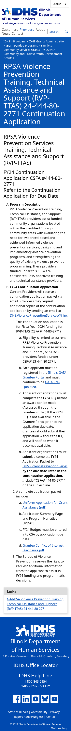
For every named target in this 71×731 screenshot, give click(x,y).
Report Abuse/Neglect (28, 717)
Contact (17, 33)
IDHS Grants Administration (47, 41)
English (57, 4)
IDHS (7, 41)
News (6, 33)
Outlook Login (60, 728)
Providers (27, 29)
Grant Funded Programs (22, 45)
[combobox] (59, 4)
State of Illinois (18, 712)
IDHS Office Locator (35, 665)
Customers (10, 29)
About (40, 29)
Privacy (55, 712)
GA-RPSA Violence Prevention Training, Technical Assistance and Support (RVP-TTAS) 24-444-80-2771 (35, 604)
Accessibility (39, 712)
